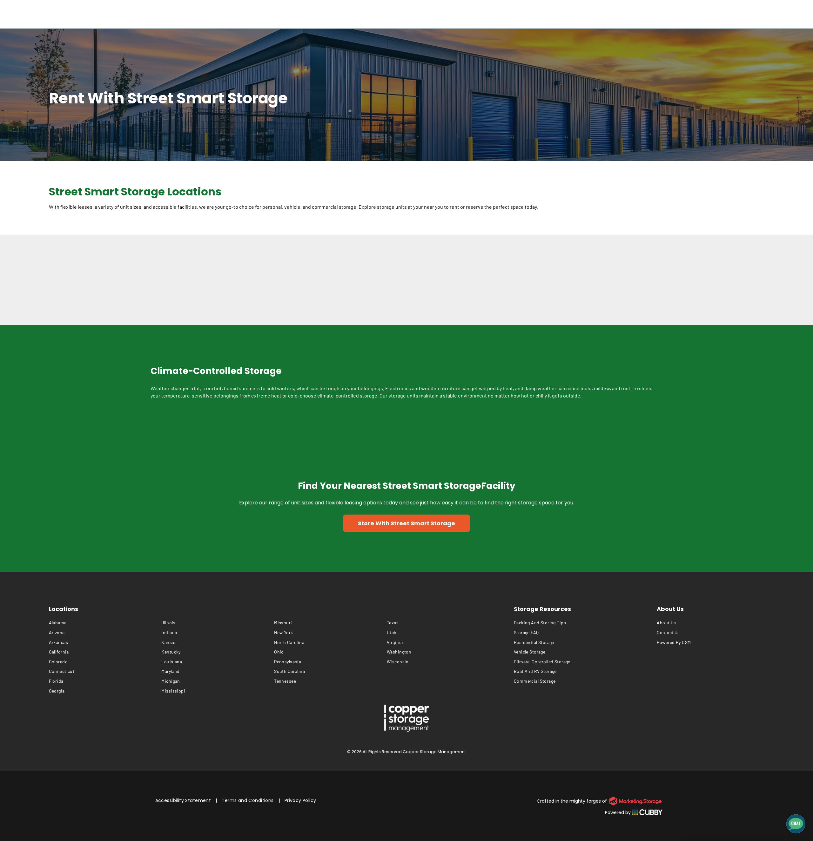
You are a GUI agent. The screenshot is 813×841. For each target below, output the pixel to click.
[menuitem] (105, 623)
